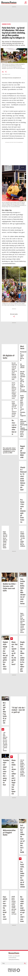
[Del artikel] (6, 71)
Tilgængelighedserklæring (13, 959)
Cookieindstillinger (12, 957)
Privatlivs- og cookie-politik (14, 955)
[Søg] (25, 963)
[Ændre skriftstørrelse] (3, 71)
